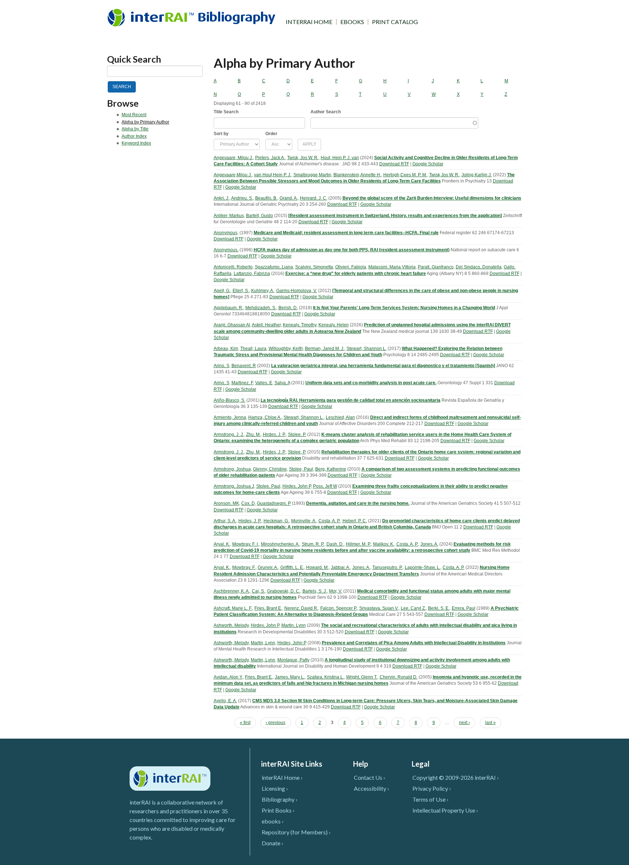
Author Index (134, 136)
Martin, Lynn (293, 625)
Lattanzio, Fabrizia (252, 273)
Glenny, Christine (270, 469)
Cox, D (248, 503)
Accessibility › (371, 788)
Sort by (221, 133)
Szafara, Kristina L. (325, 677)
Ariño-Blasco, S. (229, 400)
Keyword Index (136, 143)
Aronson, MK (226, 503)
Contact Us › (369, 777)
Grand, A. (289, 198)
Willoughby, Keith (286, 348)
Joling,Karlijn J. (477, 174)
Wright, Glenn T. (361, 677)
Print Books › (278, 810)
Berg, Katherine (330, 469)
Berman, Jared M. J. (324, 348)
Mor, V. (335, 591)
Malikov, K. (383, 544)
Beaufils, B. (266, 198)
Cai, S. (258, 591)
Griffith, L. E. (292, 567)
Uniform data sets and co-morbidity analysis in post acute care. (370, 382)
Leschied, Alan (340, 417)
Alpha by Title (135, 128)
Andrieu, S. (242, 198)
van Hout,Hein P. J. (272, 174)
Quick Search (134, 59)
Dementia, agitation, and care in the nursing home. (358, 503)
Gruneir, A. (268, 567)
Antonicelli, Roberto (233, 267)
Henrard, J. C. (313, 198)
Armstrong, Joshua (232, 469)
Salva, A (282, 382)
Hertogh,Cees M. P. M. (405, 174)
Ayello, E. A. (225, 700)
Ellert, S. (241, 290)
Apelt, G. (222, 290)
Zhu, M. (253, 434)
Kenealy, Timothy (299, 324)
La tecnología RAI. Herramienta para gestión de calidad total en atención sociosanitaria (350, 400)
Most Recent (134, 114)
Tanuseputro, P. (387, 567)
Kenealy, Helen (334, 324)
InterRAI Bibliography (192, 17)
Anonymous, (226, 232)
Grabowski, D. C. (283, 591)
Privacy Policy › (431, 788)
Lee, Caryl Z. (413, 608)
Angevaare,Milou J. (233, 174)
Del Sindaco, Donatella (479, 267)
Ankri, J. (221, 198)
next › (464, 722)
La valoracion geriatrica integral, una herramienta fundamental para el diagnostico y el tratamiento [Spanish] (383, 365)
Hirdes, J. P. (274, 434)
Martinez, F (242, 382)
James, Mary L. (290, 677)
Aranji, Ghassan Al (232, 324)
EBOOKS (352, 22)
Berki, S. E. (439, 608)
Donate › (272, 843)
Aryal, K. (222, 544)
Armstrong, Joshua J (234, 486)
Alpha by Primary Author (145, 122)
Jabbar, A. (340, 567)
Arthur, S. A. (225, 520)
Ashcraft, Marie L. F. (233, 608)
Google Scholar (427, 163)
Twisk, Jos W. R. (303, 157)
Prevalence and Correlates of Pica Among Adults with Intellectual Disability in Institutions (414, 642)
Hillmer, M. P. (358, 544)
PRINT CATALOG (395, 22)
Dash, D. (335, 544)
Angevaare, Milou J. (233, 157)
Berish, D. (288, 307)
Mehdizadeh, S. (260, 307)
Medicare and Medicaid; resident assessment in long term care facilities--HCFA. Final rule (346, 232)
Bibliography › (279, 799)
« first (245, 722)
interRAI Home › (282, 777)
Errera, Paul (463, 608)
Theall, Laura (253, 348)
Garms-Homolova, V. (296, 290)
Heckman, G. (276, 520)
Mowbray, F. (244, 567)
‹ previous (275, 722)
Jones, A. (429, 544)
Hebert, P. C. (355, 520)
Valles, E (263, 382)
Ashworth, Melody (231, 625)
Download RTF (394, 163)
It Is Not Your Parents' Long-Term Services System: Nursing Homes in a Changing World (404, 307)
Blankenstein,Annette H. (357, 174)
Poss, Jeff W (325, 486)
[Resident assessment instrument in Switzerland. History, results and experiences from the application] (395, 215)
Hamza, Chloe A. (264, 417)
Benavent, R (244, 365)
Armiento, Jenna (230, 417)
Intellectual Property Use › (445, 810)
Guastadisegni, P (274, 503)
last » (490, 722)
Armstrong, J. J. (229, 434)
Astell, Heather (266, 324)
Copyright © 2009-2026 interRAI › (455, 777)
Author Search (325, 111)
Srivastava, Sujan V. (379, 608)
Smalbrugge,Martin (312, 174)
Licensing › (275, 788)
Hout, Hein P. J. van (340, 157)
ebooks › (273, 821)
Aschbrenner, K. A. (232, 591)
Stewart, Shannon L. (367, 348)
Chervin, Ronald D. (399, 677)
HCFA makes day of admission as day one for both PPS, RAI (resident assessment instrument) (352, 249)
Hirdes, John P (296, 486)
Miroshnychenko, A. (280, 544)
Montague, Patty (293, 659)
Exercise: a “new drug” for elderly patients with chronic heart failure (355, 273)
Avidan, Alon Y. (228, 677)
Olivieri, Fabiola (350, 267)
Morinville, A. (303, 520)
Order (271, 133)
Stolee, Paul (301, 469)
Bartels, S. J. (314, 591)
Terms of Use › (430, 799)
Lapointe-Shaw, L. (422, 567)
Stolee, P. (297, 434)
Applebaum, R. (228, 307)
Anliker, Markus (229, 215)
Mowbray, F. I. (245, 544)
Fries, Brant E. (268, 608)
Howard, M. (317, 567)
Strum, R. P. (313, 544)
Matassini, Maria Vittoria (392, 267)
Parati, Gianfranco (436, 267)
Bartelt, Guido (259, 215)
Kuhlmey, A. (262, 290)
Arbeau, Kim (226, 348)
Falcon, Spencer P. (338, 608)
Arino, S (221, 365)
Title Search (226, 111)
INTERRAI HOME (309, 22)
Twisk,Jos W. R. (444, 174)
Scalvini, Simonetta (314, 267)
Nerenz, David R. (301, 608)
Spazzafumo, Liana (274, 267)
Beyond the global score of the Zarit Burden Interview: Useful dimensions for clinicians (432, 198)
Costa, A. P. (329, 520)
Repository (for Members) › (296, 832)
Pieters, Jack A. (270, 157)
